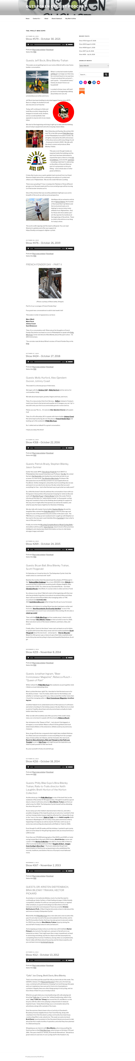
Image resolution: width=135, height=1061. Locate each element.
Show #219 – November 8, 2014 (43, 652)
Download (49, 49)
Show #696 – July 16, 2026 (87, 54)
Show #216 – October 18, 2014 (43, 761)
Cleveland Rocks (32, 589)
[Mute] (67, 44)
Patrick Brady (49, 496)
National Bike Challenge (37, 582)
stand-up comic (31, 613)
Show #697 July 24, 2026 (86, 51)
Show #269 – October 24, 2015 (43, 543)
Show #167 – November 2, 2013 (43, 865)
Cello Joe (36, 997)
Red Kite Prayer (38, 496)
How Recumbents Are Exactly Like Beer (47, 608)
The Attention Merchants (50, 478)
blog (27, 343)
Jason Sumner (48, 527)
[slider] (70, 44)
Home (27, 18)
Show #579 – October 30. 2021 (43, 38)
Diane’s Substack (57, 18)
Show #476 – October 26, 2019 (43, 242)
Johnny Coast (69, 416)
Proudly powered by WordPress (34, 1056)
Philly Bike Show (49, 511)
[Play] (28, 44)
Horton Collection (42, 841)
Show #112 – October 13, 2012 (42, 954)
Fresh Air (54, 472)
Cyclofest (60, 518)
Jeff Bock (54, 74)
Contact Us (36, 18)
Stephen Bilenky (57, 509)
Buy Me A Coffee (70, 18)
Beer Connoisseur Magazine (57, 698)
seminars (71, 160)
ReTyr (57, 401)
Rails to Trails (48, 817)
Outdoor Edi (42, 390)
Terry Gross (46, 472)
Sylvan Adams (60, 202)
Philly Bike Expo (68, 133)
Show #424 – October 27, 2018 (43, 356)
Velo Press (42, 742)
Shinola (67, 582)
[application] (50, 44)
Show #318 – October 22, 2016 (43, 442)
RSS (34, 52)
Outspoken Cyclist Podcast (56, 6)
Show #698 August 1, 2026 (87, 47)
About (46, 18)
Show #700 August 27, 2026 (87, 40)
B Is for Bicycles (64, 633)
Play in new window (38, 49)
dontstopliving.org (47, 942)
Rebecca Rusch (63, 718)
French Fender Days (63, 419)
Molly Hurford (54, 390)
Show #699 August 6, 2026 (87, 44)
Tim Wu (63, 474)
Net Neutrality (37, 476)
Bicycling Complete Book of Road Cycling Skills (56, 525)
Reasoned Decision (47, 982)
